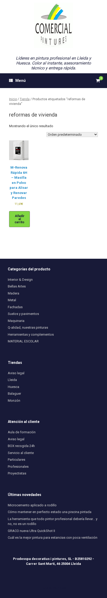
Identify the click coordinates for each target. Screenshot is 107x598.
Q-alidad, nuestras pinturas (28, 327)
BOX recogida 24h (21, 446)
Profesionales (18, 467)
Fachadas (15, 307)
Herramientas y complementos (31, 334)
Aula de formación (22, 432)
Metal (12, 300)
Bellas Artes (17, 286)
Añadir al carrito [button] (19, 219)
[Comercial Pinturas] (53, 25)
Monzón (14, 400)
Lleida (12, 380)
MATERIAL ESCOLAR (23, 341)
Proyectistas (17, 473)
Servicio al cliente (21, 453)
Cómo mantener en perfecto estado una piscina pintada (49, 512)
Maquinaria (16, 321)
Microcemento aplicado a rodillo (32, 505)
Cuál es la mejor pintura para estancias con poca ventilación (52, 537)
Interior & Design (20, 280)
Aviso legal (16, 373)
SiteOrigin (60, 588)
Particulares (16, 460)
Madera (13, 293)
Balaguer (14, 393)
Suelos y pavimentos (23, 314)
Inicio (13, 99)
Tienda (25, 99)
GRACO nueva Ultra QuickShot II (31, 531)
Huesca (13, 387)
